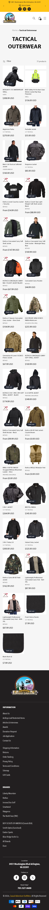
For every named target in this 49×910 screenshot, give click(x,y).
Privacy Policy (8, 761)
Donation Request (10, 731)
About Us (6, 713)
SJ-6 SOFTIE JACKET (32, 393)
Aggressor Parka (8, 129)
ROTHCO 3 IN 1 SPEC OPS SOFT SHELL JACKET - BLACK (13, 394)
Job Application (8, 736)
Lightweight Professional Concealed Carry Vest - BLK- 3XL (35, 580)
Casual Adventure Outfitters (20, 895)
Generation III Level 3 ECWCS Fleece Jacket (13, 357)
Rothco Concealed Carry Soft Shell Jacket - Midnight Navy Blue (35, 243)
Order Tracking (8, 756)
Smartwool (7, 806)
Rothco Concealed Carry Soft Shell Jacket (13, 242)
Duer (5, 845)
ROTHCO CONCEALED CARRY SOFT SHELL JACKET (35, 357)
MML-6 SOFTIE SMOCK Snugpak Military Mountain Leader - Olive (12, 470)
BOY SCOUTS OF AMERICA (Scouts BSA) (17, 823)
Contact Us (7, 740)
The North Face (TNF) (10, 816)
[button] (45, 18)
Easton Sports (8, 832)
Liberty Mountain (9, 793)
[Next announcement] (45, 6)
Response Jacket (31, 164)
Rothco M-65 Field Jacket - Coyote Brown (34, 431)
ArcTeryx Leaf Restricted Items (14, 718)
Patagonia (6, 811)
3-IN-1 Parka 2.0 (8, 542)
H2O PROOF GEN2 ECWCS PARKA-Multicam (34, 319)
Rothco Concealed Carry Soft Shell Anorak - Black (13, 431)
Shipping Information (11, 747)
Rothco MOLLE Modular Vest (35, 468)
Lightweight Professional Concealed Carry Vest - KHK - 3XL (13, 619)
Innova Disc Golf (9, 802)
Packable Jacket (30, 129)
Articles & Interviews (10, 722)
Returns (6, 752)
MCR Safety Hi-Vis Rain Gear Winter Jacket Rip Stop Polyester (35, 92)
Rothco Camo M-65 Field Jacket (11, 579)
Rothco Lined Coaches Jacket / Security (13, 203)
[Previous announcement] (4, 6)
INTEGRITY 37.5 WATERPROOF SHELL (13, 91)
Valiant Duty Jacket (32, 542)
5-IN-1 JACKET (8, 507)
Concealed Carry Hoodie (33, 281)
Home (15, 30)
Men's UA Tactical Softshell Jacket (12, 166)
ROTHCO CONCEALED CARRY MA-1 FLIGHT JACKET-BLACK (13, 282)
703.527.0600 (24, 888)
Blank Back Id (7, 657)
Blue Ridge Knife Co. (11, 836)
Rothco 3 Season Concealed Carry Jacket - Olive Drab (12, 319)
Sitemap (6, 770)
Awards (5, 727)
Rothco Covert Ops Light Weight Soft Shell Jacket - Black (34, 204)
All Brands (6, 841)
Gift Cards (6, 774)
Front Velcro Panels (32, 617)
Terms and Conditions (11, 766)
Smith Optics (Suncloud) (12, 827)
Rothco (5, 798)
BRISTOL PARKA (30, 507)
